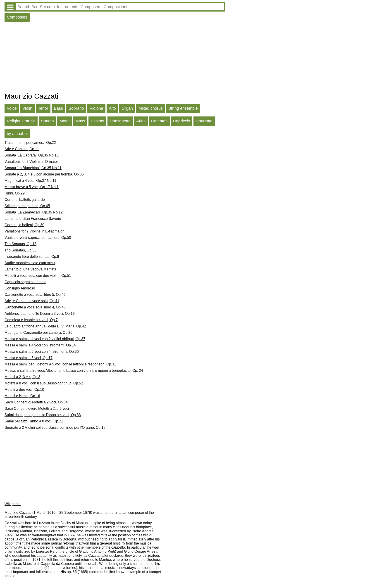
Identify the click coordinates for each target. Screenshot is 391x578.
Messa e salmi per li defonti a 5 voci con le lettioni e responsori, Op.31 (60, 364)
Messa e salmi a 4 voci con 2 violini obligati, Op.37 (45, 339)
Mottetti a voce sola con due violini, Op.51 (38, 275)
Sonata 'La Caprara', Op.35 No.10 (32, 155)
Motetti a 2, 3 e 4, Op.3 (22, 377)
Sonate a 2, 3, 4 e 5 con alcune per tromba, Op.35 (44, 174)
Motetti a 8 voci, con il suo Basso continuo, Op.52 (44, 383)
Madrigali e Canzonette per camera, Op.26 (38, 332)
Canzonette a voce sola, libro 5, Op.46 (35, 294)
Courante (204, 121)
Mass (80, 121)
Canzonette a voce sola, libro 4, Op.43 (35, 307)
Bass (58, 108)
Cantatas (159, 121)
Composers (17, 17)
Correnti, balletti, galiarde (25, 199)
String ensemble (183, 108)
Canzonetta (120, 121)
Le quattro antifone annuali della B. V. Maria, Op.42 (45, 326)
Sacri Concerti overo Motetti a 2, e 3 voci (37, 408)
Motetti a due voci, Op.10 (24, 389)
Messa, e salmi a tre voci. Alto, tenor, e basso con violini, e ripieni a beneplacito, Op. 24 (74, 370)
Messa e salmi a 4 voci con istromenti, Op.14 (40, 345)
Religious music (21, 121)
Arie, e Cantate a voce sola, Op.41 (32, 301)
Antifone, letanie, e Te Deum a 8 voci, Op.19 (40, 313)
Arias (140, 121)
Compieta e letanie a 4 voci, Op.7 (31, 320)
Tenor (43, 108)
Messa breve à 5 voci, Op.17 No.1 (32, 187)
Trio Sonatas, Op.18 (20, 244)
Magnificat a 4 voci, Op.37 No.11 (30, 180)
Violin (27, 108)
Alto (112, 108)
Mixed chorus (150, 108)
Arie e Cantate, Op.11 (22, 149)
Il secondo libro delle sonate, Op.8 (32, 256)
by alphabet (17, 133)
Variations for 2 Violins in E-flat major (34, 231)
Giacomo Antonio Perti (97, 551)
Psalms (97, 121)
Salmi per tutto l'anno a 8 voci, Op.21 (34, 421)
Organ (127, 108)
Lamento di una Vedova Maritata (30, 269)
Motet (65, 121)
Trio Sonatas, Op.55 (20, 250)
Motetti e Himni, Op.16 (22, 396)
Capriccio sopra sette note (25, 282)
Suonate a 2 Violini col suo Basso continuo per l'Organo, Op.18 (55, 427)
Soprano (76, 108)
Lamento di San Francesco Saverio (33, 218)
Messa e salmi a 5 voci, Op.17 (28, 358)
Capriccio (181, 121)
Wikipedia (13, 504)
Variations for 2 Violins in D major (31, 161)
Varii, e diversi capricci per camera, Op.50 (38, 237)
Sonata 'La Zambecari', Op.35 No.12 (34, 212)
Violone (96, 108)
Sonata (47, 121)
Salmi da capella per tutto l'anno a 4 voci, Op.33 (43, 415)
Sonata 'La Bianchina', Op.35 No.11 (33, 168)
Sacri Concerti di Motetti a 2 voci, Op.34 (36, 402)
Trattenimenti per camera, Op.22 (30, 142)
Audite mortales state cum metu (30, 263)
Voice (12, 108)
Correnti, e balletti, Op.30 (24, 225)
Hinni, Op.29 (15, 193)
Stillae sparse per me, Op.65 (27, 206)
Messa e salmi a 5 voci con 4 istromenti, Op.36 (42, 351)
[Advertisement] (115, 58)
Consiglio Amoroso (20, 288)
